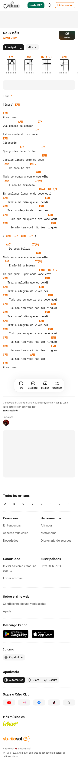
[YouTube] (9, 702)
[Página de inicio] (11, 5)
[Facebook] (39, 702)
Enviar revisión (10, 410)
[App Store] (43, 634)
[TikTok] (54, 702)
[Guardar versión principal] (21, 47)
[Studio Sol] (16, 739)
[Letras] (10, 723)
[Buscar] (49, 5)
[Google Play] (16, 634)
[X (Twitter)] (69, 702)
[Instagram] (24, 702)
